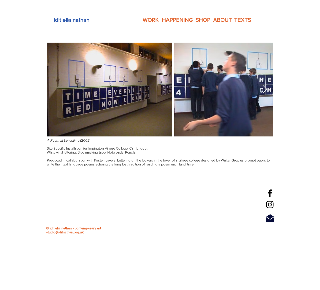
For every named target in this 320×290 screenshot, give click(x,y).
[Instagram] (270, 204)
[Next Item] (265, 89)
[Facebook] (270, 193)
